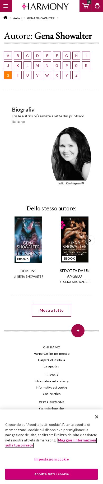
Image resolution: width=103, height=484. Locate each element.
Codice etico (51, 394)
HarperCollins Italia (51, 360)
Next (90, 240)
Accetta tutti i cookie (51, 474)
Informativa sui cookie (51, 387)
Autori (17, 18)
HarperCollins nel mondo (51, 354)
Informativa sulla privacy (52, 381)
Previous (13, 240)
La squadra (51, 366)
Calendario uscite (51, 409)
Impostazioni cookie (51, 459)
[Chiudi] (96, 417)
